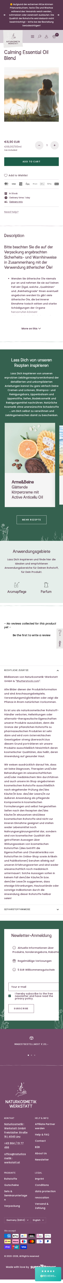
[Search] (39, 36)
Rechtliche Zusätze (16, 670)
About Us (41, 1153)
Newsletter (42, 1159)
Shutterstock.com (27, 681)
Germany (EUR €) (15, 1220)
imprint (39, 1179)
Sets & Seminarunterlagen (15, 1195)
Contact (40, 1141)
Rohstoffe (10, 1179)
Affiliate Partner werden (45, 1126)
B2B (37, 1147)
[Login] (46, 36)
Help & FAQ (42, 1134)
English (36, 1220)
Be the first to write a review (31, 635)
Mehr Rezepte (31, 519)
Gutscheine (11, 1185)
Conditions (42, 1185)
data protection (45, 1191)
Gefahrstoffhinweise (17, 910)
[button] (31, 635)
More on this (29, 328)
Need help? (11, 212)
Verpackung (12, 1206)
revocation (42, 1197)
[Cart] (54, 36)
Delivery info (16, 201)
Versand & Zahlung (41, 1206)
